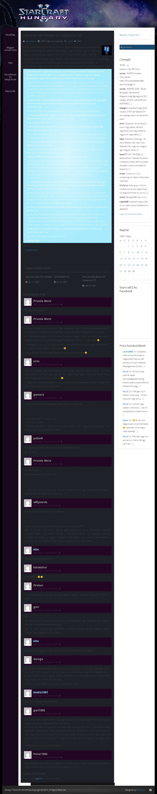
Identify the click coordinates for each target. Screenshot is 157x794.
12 (146, 252)
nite (36, 549)
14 (125, 258)
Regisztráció (134, 35)
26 (146, 264)
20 (121, 264)
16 (133, 258)
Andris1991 (40, 692)
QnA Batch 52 (61, 276)
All (128, 65)
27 (121, 271)
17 (137, 258)
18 (142, 258)
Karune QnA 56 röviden (39, 276)
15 (129, 258)
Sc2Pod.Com (32, 250)
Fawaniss (141, 789)
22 (129, 264)
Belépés (123, 35)
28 (125, 271)
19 (146, 258)
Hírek (70, 41)
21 (125, 264)
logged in (39, 778)
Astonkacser (31, 41)
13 (121, 258)
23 (133, 264)
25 (142, 264)
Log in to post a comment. (131, 214)
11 (142, 252)
